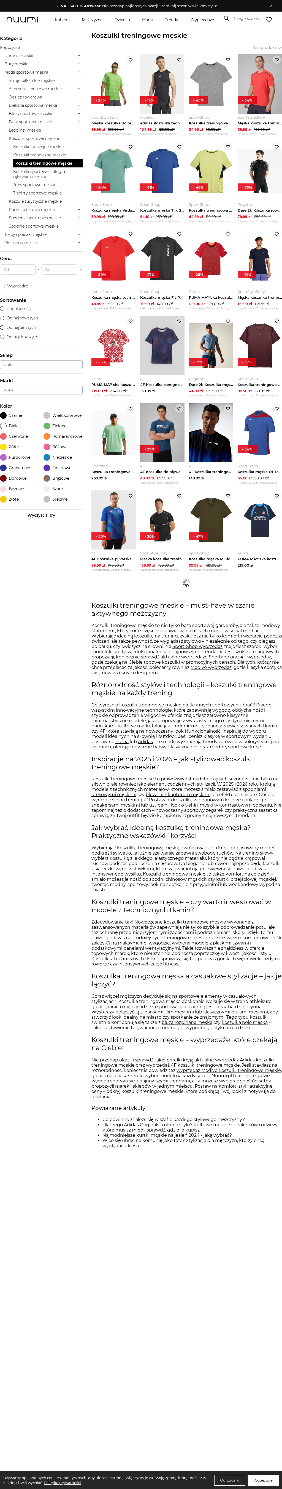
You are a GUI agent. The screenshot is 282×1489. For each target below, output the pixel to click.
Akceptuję (263, 1480)
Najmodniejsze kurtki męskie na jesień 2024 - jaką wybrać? (167, 1135)
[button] (137, 6)
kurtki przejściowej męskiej (246, 879)
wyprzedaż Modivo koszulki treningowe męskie (229, 1070)
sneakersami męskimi (115, 805)
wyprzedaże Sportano (205, 657)
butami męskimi (249, 1012)
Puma (122, 741)
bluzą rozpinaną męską (187, 1022)
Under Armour (187, 726)
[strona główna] (27, 20)
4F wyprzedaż (255, 657)
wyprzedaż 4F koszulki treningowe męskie (193, 1065)
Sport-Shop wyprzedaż (197, 646)
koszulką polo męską (245, 1022)
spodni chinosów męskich (178, 879)
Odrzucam (229, 1480)
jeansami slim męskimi (168, 1012)
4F (102, 731)
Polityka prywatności (62, 1482)
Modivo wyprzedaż (211, 667)
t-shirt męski (199, 805)
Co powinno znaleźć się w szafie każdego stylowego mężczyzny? (173, 1119)
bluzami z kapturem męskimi (178, 794)
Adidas (145, 741)
